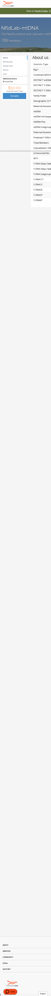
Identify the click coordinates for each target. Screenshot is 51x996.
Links (5, 74)
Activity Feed (8, 66)
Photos (5, 70)
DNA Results (8, 62)
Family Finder (41, 11)
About (5, 58)
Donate (14, 95)
